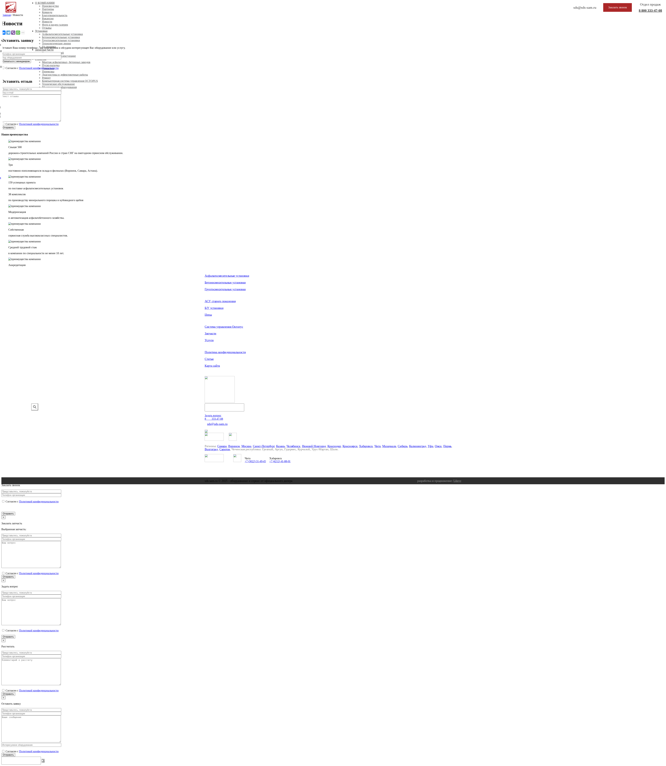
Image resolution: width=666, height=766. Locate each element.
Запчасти (210, 333)
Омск (438, 446)
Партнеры (48, 9)
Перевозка (48, 71)
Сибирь (402, 446)
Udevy (457, 481)
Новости (47, 21)
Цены (208, 314)
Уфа (430, 446)
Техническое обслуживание (58, 84)
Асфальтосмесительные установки (62, 34)
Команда (47, 12)
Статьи (209, 359)
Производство (50, 6)
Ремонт (46, 77)
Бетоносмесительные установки (61, 37)
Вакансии (48, 18)
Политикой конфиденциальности (39, 68)
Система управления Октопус (224, 326)
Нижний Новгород (314, 446)
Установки (41, 30)
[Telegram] (8, 33)
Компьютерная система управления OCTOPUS (70, 80)
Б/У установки (214, 308)
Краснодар (334, 446)
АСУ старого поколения (220, 301)
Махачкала (389, 446)
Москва (246, 446)
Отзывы (47, 27)
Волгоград (211, 449)
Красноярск (350, 446)
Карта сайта (212, 365)
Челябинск (293, 446)
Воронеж (234, 446)
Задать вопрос (213, 415)
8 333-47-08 (650, 10)
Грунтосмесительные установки (61, 40)
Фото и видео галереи (55, 24)
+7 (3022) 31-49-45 (255, 461)
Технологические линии (56, 43)
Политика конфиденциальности (225, 352)
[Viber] (13, 33)
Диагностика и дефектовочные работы (65, 74)
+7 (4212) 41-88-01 (280, 461)
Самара (222, 446)
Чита (377, 446)
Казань (280, 446)
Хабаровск (366, 446)
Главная (6, 15)
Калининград (417, 446)
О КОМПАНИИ (45, 2)
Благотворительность (54, 15)
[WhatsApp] (18, 33)
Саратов (224, 449)
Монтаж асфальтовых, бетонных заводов (66, 62)
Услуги (209, 340)
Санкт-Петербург (264, 446)
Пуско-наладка (50, 65)
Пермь (447, 446)
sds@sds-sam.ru (217, 424)
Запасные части (44, 49)
